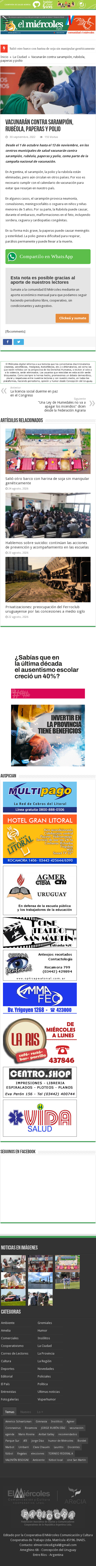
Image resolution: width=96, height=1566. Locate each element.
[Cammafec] (40, 998)
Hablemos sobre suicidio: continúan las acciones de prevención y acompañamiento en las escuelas (47, 545)
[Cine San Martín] (40, 932)
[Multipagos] (40, 797)
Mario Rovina (26, 1434)
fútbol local (56, 1460)
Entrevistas (8, 1392)
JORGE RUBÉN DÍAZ (53, 1428)
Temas (9, 1412)
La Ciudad (20, 57)
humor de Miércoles (60, 1440)
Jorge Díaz (38, 1440)
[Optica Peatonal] (40, 965)
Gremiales (45, 1323)
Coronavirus (13, 1428)
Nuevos (25, 1412)
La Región (44, 1361)
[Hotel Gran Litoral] (40, 839)
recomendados (67, 1434)
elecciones (37, 1453)
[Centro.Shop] (40, 1082)
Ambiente (8, 1323)
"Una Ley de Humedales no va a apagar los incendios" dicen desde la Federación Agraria (62, 404)
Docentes (74, 1447)
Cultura (6, 1361)
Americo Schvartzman (18, 1421)
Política (43, 1384)
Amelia (6, 1330)
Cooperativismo (12, 1346)
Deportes (7, 1369)
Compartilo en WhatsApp (46, 256)
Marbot (9, 1447)
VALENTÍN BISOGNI (17, 1460)
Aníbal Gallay (46, 1434)
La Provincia (46, 1353)
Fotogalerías (10, 1399)
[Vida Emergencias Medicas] (40, 1118)
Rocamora (31, 1428)
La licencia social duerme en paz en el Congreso (34, 391)
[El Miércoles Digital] (48, 24)
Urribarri (23, 1447)
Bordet (82, 1440)
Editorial (7, 1376)
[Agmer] (40, 890)
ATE (25, 1440)
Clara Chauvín (41, 1447)
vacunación (76, 1428)
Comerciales (9, 1338)
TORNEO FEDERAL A (60, 1453)
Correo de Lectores (14, 1353)
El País (5, 1384)
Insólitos (44, 1338)
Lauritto (59, 1447)
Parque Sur (12, 1440)
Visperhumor (47, 1399)
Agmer (70, 1421)
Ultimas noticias (49, 1392)
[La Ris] (40, 1040)
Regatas (22, 1453)
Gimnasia (41, 1421)
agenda (9, 1434)
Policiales (44, 1376)
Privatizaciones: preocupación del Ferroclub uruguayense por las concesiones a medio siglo (45, 609)
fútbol (9, 1453)
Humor (42, 1330)
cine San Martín (76, 1460)
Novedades (46, 1369)
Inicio (4, 57)
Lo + (40, 1412)
